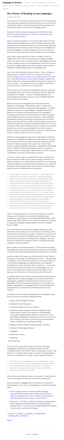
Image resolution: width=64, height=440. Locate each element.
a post (24, 408)
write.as (36, 434)
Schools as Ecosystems (38, 2)
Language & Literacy (12, 2)
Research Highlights (43, 5)
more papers (50, 164)
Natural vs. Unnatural (15, 5)
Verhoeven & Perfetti (20, 99)
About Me (27, 2)
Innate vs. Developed (29, 5)
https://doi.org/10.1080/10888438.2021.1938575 (40, 406)
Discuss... (10, 420)
